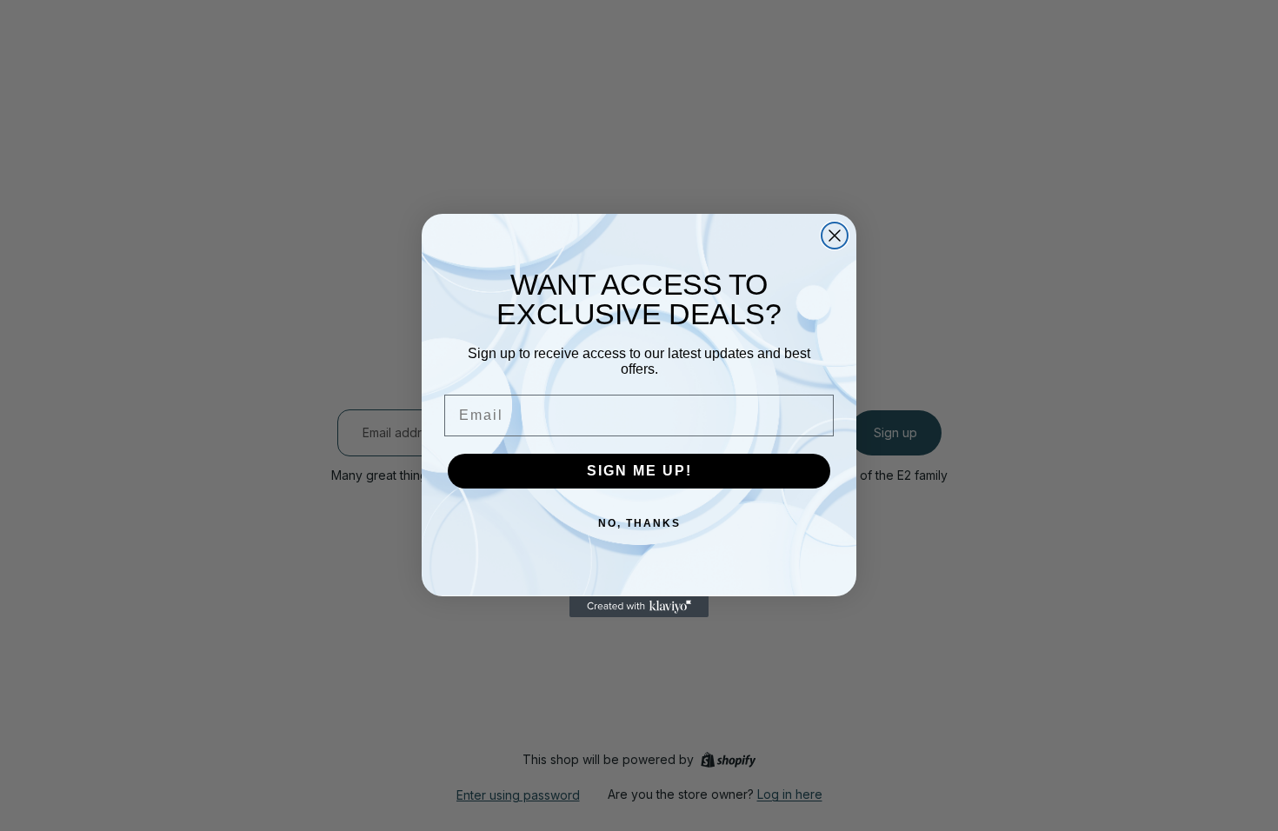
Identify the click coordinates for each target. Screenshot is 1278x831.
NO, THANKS (639, 523)
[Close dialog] (835, 236)
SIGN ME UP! (639, 470)
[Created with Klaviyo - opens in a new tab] (639, 606)
